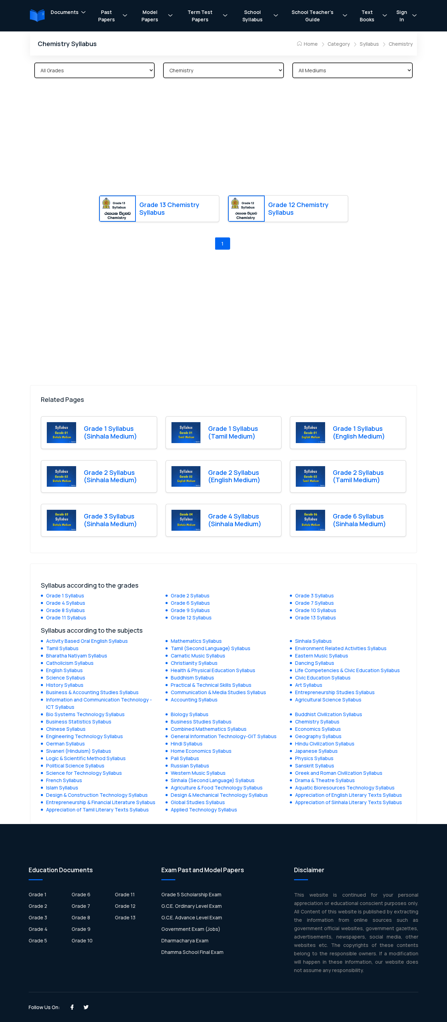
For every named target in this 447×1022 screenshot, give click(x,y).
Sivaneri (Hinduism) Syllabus (78, 751)
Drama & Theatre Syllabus (325, 780)
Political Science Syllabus (75, 765)
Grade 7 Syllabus (314, 603)
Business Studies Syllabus (201, 721)
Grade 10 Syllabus (315, 610)
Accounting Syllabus (194, 699)
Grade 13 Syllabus (315, 617)
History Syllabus (64, 685)
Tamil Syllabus (62, 648)
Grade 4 (38, 929)
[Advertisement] (223, 138)
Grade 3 (38, 917)
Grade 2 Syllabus (190, 595)
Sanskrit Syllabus (314, 765)
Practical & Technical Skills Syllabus (211, 685)
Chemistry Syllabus (317, 721)
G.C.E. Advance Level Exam (191, 917)
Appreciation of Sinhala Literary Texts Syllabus (348, 802)
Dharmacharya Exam (184, 940)
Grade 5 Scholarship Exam (191, 894)
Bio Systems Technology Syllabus (85, 714)
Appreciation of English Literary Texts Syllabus (348, 795)
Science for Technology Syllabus (84, 773)
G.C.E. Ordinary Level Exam (191, 906)
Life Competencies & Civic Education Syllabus (347, 670)
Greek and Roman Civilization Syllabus (338, 773)
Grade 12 (125, 906)
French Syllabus (64, 780)
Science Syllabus (65, 677)
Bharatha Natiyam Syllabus (76, 655)
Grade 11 (125, 894)
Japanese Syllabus (316, 751)
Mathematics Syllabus (196, 641)
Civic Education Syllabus (323, 677)
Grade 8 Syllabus (65, 610)
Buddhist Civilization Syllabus (328, 714)
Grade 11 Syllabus (66, 617)
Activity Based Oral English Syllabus (87, 641)
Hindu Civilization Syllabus (324, 743)
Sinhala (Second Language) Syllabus (213, 780)
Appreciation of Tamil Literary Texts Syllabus (97, 809)
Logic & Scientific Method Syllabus (86, 758)
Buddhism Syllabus (192, 677)
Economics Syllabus (318, 729)
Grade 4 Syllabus (65, 603)
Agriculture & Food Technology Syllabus (217, 787)
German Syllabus (65, 743)
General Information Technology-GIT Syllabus (224, 736)
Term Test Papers (200, 16)
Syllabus (369, 44)
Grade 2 (38, 906)
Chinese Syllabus (66, 729)
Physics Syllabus (314, 758)
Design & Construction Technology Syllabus (97, 795)
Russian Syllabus (190, 765)
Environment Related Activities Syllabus (341, 648)
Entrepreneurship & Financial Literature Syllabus (100, 802)
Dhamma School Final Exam (192, 952)
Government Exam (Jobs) (190, 929)
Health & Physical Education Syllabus (213, 670)
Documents (65, 12)
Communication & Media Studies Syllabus (218, 692)
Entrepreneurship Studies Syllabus (335, 692)
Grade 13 (125, 917)
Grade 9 (81, 929)
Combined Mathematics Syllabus (209, 729)
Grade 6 (81, 894)
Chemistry (401, 44)
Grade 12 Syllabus (191, 617)
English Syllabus (64, 670)
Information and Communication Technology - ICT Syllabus (99, 703)
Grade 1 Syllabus (65, 595)
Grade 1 (37, 894)
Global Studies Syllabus (198, 802)
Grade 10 (82, 940)
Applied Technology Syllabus (204, 809)
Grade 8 (81, 917)
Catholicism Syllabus (70, 663)
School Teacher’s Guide (313, 16)
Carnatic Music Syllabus (198, 655)
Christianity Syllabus (194, 663)
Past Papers (106, 16)
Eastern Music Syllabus (321, 655)
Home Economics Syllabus (201, 751)
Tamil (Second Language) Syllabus (210, 648)
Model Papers (149, 16)
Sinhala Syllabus (313, 641)
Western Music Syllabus (198, 773)
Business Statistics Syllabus (78, 721)
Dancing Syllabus (314, 663)
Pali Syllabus (185, 758)
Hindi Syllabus (187, 743)
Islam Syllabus (62, 787)
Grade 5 (38, 940)
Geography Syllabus (318, 736)
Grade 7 (81, 906)
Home (310, 44)
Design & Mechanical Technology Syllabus (219, 795)
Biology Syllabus (189, 714)
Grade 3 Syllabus (314, 595)
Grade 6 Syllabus (190, 603)
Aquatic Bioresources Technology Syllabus (345, 787)
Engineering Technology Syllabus (84, 736)
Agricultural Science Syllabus (328, 699)
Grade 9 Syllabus (190, 610)
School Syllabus (252, 16)
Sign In (401, 16)
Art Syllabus (308, 685)
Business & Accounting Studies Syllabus (92, 692)
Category (339, 44)
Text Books (367, 16)
